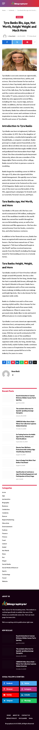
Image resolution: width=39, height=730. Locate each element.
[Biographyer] (19, 3)
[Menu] (3, 3)
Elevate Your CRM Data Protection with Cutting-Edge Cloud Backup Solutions (25, 449)
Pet (3, 557)
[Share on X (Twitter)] (17, 42)
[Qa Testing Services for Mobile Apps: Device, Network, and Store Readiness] (8, 437)
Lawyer (4, 544)
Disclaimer (23, 718)
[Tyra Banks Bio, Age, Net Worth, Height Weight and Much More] (19, 59)
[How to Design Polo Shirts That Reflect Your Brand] (8, 463)
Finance (5, 533)
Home (9, 715)
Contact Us (26, 715)
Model (4, 547)
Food (4, 540)
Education (5, 523)
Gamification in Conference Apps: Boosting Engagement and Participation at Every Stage (26, 474)
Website (5, 581)
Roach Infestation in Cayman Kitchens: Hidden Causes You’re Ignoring (26, 398)
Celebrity (19, 17)
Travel (4, 578)
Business (5, 506)
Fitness (4, 537)
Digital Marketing (8, 520)
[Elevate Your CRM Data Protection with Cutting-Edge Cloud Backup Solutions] (8, 450)
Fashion (4, 530)
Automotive (6, 499)
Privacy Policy (11, 718)
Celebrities (6, 509)
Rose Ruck (12, 36)
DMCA (31, 718)
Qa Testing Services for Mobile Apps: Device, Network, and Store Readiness (25, 437)
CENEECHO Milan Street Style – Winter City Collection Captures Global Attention (26, 424)
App (3, 496)
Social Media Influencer (10, 568)
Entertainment (7, 527)
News (4, 554)
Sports (4, 571)
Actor (4, 492)
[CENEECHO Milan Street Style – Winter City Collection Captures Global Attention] (8, 424)
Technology (6, 574)
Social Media (6, 564)
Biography (5, 503)
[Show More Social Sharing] (35, 42)
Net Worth (5, 550)
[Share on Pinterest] (27, 42)
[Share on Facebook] (7, 42)
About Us (16, 715)
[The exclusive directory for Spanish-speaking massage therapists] (8, 411)
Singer (4, 561)
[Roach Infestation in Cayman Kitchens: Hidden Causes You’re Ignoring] (8, 398)
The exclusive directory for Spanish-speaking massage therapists (24, 411)
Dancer (4, 516)
